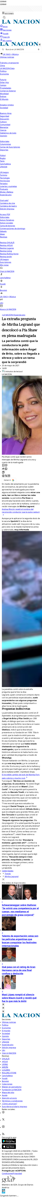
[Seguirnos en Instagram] (3, 1127)
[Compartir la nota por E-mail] (8, 476)
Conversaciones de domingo (12, 228)
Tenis (2, 161)
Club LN (6, 37)
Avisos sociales (6, 223)
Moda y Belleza (6, 192)
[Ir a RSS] (3, 1134)
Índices (3, 96)
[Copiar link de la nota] (3, 472)
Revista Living (6, 251)
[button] (21, 176)
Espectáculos (19, 315)
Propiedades (5, 88)
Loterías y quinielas (8, 186)
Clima (2, 65)
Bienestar (4, 127)
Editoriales (4, 141)
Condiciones (7, 1173)
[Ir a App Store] (9, 1148)
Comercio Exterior (8, 91)
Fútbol (3, 155)
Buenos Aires (6, 113)
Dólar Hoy (4, 82)
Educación (4, 119)
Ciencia (3, 130)
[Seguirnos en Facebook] (3, 1113)
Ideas (2, 234)
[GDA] (8, 1182)
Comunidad (5, 124)
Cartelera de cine (7, 203)
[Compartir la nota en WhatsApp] (6, 468)
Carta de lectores (7, 225)
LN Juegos (4, 172)
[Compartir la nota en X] (6, 476)
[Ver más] (3, 879)
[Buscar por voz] (38, 49)
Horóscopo (5, 180)
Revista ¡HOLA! (6, 245)
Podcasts (4, 189)
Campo (3, 85)
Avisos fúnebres (7, 220)
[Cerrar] (39, 44)
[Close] (3, 1004)
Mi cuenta (7, 40)
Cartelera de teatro (8, 206)
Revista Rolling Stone (9, 254)
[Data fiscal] (3, 1192)
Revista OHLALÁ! (7, 242)
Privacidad (17, 1173)
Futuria (3, 79)
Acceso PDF (5, 214)
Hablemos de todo (8, 133)
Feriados (4, 183)
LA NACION (7, 315)
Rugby (3, 158)
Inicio (5, 26)
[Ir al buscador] (4, 17)
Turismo (3, 175)
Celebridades (7, 871)
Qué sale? (4, 200)
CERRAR (3, 1)
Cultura (3, 121)
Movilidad (4, 93)
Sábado (3, 231)
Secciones (7, 30)
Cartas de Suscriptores (10, 147)
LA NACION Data (7, 68)
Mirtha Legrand (11, 876)
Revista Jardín (6, 256)
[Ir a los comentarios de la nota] (6, 465)
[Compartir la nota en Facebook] (3, 476)
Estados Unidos (7, 105)
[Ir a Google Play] (9, 1143)
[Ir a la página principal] (21, 23)
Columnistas (5, 144)
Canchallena (5, 164)
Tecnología (5, 178)
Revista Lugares (7, 248)
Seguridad (4, 116)
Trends (8, 873)
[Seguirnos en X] (3, 1120)
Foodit (5, 33)
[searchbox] (20, 49)
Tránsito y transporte (9, 62)
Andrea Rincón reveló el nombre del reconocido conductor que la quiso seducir (21, 510)
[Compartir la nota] (3, 468)
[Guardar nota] (3, 465)
